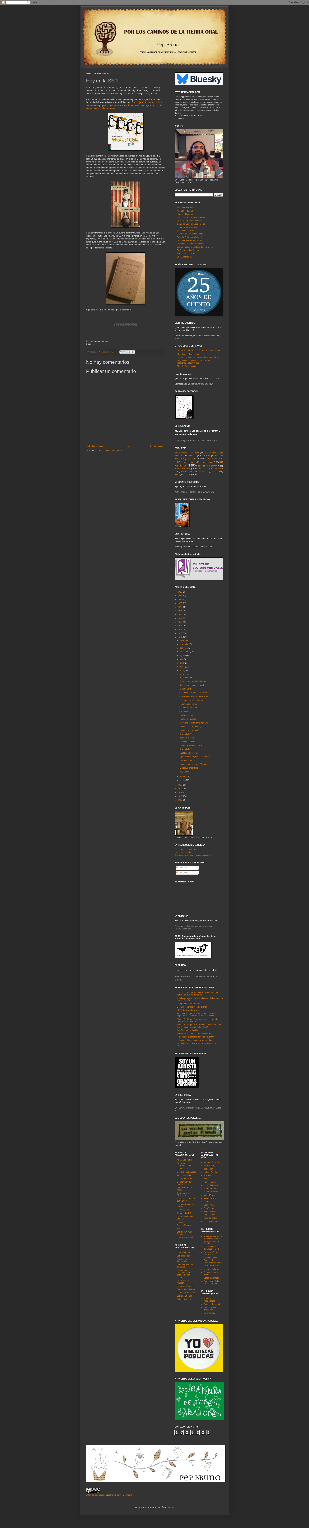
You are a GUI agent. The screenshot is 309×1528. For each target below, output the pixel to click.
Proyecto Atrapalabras (209, 1299)
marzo (183, 674)
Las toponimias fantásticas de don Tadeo (195, 247)
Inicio (128, 446)
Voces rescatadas (211, 1278)
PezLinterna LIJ (184, 1175)
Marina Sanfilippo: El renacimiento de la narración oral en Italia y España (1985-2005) (199, 1025)
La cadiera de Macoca (183, 1281)
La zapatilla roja (186, 715)
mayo (182, 667)
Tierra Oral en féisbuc (186, 253)
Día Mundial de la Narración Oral (193, 723)
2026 (180, 592)
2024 (180, 599)
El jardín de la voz (211, 1269)
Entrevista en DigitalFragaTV (192, 745)
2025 (180, 596)
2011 (180, 792)
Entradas (182, 868)
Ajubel (206, 1201)
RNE (177, 474)
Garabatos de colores (186, 1293)
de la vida (192, 458)
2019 (180, 618)
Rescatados (203, 472)
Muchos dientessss (187, 719)
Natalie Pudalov (211, 1172)
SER (188, 474)
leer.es (180, 1222)
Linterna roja (209, 1313)
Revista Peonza (184, 1225)
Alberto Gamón (210, 1188)
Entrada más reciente (96, 446)
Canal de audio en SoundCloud (191, 224)
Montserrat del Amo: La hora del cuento (194, 1034)
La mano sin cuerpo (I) (189, 730)
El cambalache (185, 689)
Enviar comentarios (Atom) (110, 450)
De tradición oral (211, 1266)
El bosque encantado (188, 768)
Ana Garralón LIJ (184, 1160)
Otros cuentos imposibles (210, 1308)
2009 (180, 800)
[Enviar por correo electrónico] (121, 352)
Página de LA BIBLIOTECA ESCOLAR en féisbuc (198, 351)
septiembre (185, 652)
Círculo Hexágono (185, 1178)
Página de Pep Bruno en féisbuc (191, 217)
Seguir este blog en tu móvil (191, 685)
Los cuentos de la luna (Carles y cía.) (212, 1248)
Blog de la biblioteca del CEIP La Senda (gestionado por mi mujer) (194, 362)
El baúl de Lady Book (186, 1289)
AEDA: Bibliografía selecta (188, 1010)
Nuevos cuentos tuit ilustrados (192, 681)
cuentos (206, 455)
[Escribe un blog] (124, 352)
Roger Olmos (209, 1215)
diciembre (184, 640)
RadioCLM (186, 471)
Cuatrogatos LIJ (184, 1213)
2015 (180, 633)
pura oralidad (216, 468)
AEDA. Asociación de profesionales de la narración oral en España (213, 1239)
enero (182, 780)
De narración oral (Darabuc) (211, 1253)
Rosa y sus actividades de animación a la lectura (183, 1273)
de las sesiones (188, 462)
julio (182, 659)
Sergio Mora (209, 1205)
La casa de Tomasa (185, 1286)
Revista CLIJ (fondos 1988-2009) (186, 1200)
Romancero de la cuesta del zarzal (211, 1282)
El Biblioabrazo (183, 1256)
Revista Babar (183, 1210)
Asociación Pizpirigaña (182, 1260)
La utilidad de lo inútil (188, 753)
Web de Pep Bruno (185, 207)
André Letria (209, 1208)
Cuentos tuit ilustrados (189, 708)
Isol (205, 1179)
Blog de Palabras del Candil (189, 240)
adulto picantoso (182, 453)
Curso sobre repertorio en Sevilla (193, 692)
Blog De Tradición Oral (187, 366)
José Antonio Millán (185, 1237)
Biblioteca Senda (184, 1296)
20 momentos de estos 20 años (193, 764)
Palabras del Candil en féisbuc (190, 244)
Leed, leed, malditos (183, 852)
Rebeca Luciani (211, 1211)
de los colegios (206, 462)
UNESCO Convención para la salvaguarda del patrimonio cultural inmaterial (197, 993)
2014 (180, 637)
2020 (180, 614)
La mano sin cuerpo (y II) (190, 726)
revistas (215, 472)
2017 (180, 626)
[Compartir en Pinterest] (133, 352)
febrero (183, 776)
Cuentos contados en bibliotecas (193, 696)
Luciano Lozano (211, 1221)
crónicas (192, 456)
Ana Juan (208, 1175)
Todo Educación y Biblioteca (185, 1194)
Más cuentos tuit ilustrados (191, 700)
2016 (180, 629)
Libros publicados (185, 214)
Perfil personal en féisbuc (188, 250)
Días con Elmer (183, 1252)
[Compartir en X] (127, 352)
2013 (180, 785)
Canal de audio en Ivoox (187, 227)
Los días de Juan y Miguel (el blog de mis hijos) (198, 357)
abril (182, 670)
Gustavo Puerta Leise (186, 1172)
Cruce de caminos (187, 742)
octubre (183, 648)
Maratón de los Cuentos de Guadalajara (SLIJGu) (213, 1260)
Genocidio (183, 711)
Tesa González (210, 1218)
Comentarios (184, 873)
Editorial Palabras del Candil (189, 237)
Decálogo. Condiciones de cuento (192, 1007)
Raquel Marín (210, 1182)
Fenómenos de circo (188, 704)
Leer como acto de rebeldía (187, 849)
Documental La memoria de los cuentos (194, 1040)
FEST (200, 469)
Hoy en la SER (185, 677)
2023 (180, 603)
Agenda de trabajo (185, 211)
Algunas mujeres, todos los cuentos (195, 757)
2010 (180, 796)
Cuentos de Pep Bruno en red (190, 234)
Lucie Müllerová (211, 1185)
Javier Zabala (210, 1198)
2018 (180, 622)
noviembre (185, 644)
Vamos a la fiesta (186, 738)
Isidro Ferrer (209, 1169)
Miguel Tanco (209, 1195)
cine (197, 453)
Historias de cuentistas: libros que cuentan (195, 1037)
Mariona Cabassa (211, 1162)
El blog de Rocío (184, 1299)
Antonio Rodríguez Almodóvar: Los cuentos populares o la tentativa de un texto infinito (196, 1014)
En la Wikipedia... (184, 257)
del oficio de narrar (207, 465)
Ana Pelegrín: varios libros (188, 1030)
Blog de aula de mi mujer (188, 354)
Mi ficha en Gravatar (186, 230)
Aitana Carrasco (211, 1192)
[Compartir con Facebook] (130, 352)
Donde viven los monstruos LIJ (184, 1183)
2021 (180, 611)
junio (182, 663)
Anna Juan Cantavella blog (184, 1164)
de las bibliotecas (214, 458)
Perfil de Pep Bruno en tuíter (189, 221)
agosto (183, 655)
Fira (178, 1229)
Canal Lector (182, 1169)
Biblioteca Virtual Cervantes (184, 1233)
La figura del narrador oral (188, 1004)
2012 (180, 789)
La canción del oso (187, 760)
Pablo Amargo (210, 1165)
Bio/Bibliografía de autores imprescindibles (193, 855)
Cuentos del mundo (212, 1304)
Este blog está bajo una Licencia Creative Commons (109, 1495)
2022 (180, 607)
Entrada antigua (157, 446)
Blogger (170, 1507)
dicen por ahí (182, 468)
